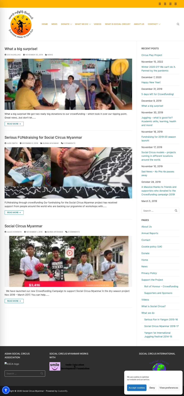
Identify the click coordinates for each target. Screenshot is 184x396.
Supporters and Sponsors (158, 293)
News (50, 55)
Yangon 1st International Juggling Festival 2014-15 (158, 334)
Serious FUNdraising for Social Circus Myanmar (43, 137)
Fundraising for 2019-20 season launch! (158, 138)
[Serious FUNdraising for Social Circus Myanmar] (68, 172)
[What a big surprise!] (68, 84)
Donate (145, 253)
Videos (145, 299)
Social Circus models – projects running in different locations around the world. (158, 156)
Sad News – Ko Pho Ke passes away (157, 173)
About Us (146, 226)
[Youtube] (170, 4)
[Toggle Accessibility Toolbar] (6, 390)
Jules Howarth (14, 232)
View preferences (169, 387)
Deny (152, 387)
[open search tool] (178, 24)
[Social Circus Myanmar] (68, 261)
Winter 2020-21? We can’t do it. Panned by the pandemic (158, 68)
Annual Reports (149, 233)
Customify (62, 391)
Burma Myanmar (50, 143)
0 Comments (69, 143)
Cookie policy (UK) (151, 246)
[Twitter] (165, 4)
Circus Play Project (151, 55)
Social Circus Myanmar (23, 226)
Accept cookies (137, 387)
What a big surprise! (21, 49)
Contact (145, 239)
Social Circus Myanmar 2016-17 (161, 326)
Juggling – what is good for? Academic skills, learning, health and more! (158, 121)
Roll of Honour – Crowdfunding (161, 286)
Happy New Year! (150, 82)
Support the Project (152, 279)
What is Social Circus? (153, 306)
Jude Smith (12, 143)
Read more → (14, 124)
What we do (148, 312)
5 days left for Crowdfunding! (157, 94)
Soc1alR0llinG (13, 55)
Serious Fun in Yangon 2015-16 (161, 319)
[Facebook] (160, 4)
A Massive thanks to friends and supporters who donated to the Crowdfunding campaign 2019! (158, 190)
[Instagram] (175, 4)
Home (144, 259)
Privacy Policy (149, 273)
